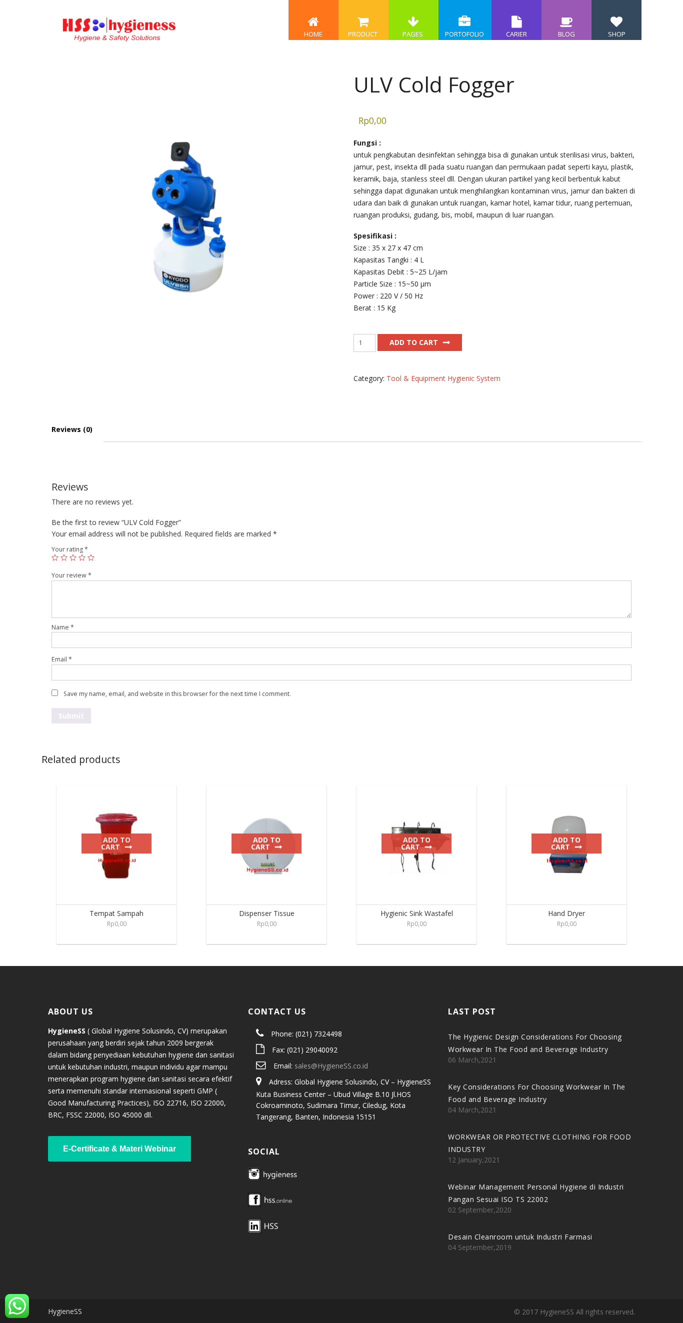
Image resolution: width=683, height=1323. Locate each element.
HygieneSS (65, 1311)
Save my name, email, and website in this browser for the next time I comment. (177, 694)
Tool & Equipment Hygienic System (443, 378)
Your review (72, 575)
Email (62, 659)
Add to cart (414, 342)
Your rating (70, 549)
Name (63, 627)
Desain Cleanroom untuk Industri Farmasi (520, 1237)
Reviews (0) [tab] (72, 429)
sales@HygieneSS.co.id (331, 1065)
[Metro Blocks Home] (119, 28)
